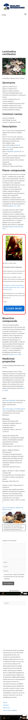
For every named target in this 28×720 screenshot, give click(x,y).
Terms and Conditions (10, 710)
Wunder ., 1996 (15, 354)
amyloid (16, 151)
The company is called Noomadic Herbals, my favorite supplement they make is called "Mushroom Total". (13, 287)
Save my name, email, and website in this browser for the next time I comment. (14, 576)
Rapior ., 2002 (14, 206)
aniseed (17, 145)
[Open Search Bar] (25, 14)
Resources (6, 708)
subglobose (10, 151)
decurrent (9, 147)
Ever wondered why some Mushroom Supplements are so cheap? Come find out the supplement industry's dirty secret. (13, 527)
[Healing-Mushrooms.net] (14, 6)
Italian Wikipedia (10, 400)
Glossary (6, 705)
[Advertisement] (14, 33)
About (5, 702)
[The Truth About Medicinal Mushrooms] (14, 522)
